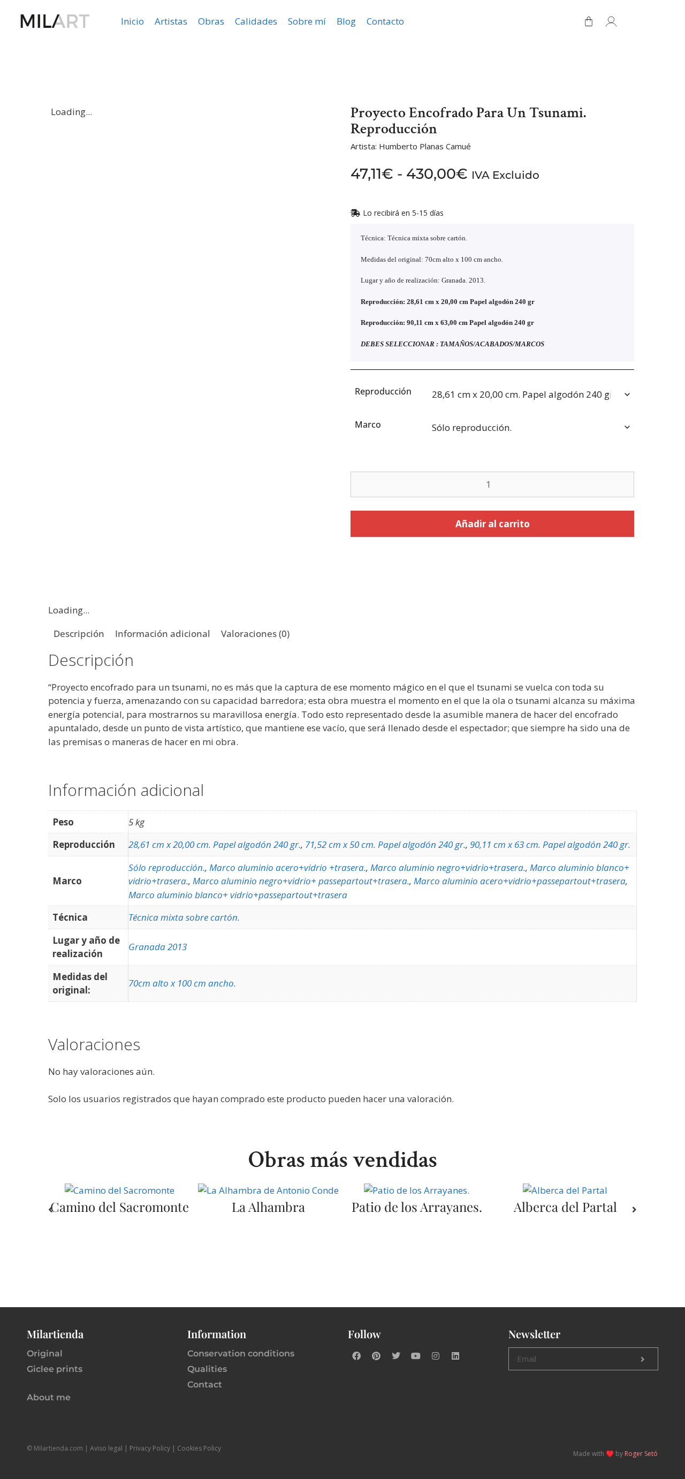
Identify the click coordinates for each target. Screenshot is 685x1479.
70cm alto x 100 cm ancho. (182, 983)
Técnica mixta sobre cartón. (184, 917)
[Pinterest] (376, 1355)
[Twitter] (396, 1355)
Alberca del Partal (565, 1206)
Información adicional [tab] (162, 633)
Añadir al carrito (492, 524)
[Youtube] (415, 1355)
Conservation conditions (240, 1353)
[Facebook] (356, 1355)
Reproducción (383, 391)
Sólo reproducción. (166, 867)
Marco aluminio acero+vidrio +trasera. (287, 867)
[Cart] (588, 21)
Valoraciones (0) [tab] (255, 633)
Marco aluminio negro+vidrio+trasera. (448, 867)
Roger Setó (641, 1453)
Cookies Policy (199, 1448)
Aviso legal (106, 1448)
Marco (368, 424)
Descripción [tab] (79, 633)
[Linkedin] (455, 1355)
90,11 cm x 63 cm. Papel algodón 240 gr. (550, 844)
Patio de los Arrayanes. (417, 1206)
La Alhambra (268, 1206)
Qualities (207, 1369)
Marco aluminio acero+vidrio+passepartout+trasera (520, 881)
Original (45, 1353)
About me (49, 1397)
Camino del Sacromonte (119, 1206)
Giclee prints (54, 1369)
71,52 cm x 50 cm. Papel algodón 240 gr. (385, 844)
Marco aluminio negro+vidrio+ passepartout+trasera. (301, 881)
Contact (204, 1384)
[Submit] (643, 1359)
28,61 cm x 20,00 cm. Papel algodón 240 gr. (214, 844)
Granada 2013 (157, 947)
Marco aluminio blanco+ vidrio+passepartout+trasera (237, 895)
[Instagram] (435, 1355)
